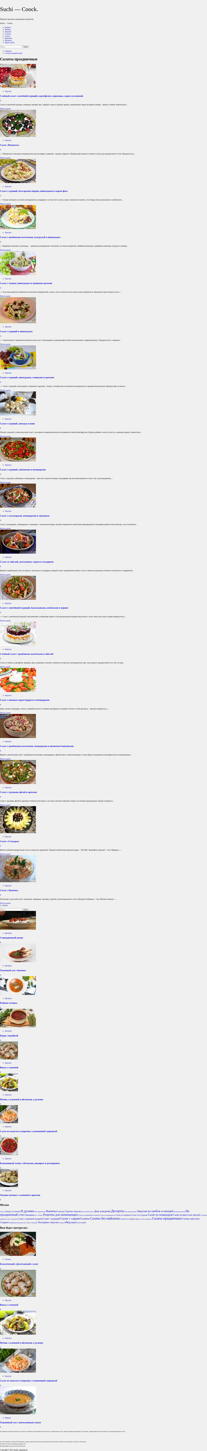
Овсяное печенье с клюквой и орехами (20, 1195)
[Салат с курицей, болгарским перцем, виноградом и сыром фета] (18, 182)
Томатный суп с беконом (13, 970)
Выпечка (8, 38)
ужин (83, 1222)
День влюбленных (87, 1211)
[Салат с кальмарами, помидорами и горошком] (18, 507)
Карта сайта (9, 42)
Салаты (8, 34)
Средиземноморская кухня (17, 1223)
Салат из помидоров (160, 1214)
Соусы (7, 36)
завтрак (61, 1223)
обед (67, 1222)
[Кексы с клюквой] (9, 1059)
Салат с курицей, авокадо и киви (17, 423)
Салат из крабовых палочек (89, 1215)
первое (74, 1222)
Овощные (30, 1215)
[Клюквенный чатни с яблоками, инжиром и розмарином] (9, 1154)
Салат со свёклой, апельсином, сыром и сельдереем (27, 561)
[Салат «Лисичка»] (18, 882)
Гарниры (61, 1211)
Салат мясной (193, 1215)
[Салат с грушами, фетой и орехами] (18, 783)
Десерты (8, 40)
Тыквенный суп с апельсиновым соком (20, 1422)
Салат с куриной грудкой (30, 1218)
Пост (36, 1215)
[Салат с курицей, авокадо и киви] (18, 415)
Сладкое (4, 1222)
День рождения (102, 1211)
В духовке (27, 1211)
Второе (8, 29)
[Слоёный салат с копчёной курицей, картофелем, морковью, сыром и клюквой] (18, 87)
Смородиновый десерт (11, 937)
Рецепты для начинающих (60, 1214)
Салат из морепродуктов (107, 1215)
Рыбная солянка (8, 1003)
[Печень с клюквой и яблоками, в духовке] (9, 1091)
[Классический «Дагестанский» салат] (18, 1255)
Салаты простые (190, 1218)
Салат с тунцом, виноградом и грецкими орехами (26, 283)
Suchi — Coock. (19, 9)
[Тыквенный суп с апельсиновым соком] (18, 1414)
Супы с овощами (31, 1223)
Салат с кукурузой (12, 1219)
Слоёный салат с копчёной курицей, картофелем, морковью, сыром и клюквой (41, 96)
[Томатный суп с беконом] (18, 962)
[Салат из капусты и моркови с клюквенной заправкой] (9, 1122)
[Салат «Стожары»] (18, 832)
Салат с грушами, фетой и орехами (18, 792)
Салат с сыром (70, 1218)
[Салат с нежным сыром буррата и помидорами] (18, 691)
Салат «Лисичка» (9, 890)
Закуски (8, 32)
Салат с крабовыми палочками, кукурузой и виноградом (30, 237)
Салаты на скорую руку (129, 1219)
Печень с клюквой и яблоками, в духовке (21, 1099)
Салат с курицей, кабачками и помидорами (23, 469)
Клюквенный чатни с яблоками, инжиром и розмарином (30, 1163)
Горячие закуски (73, 1211)
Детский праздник (130, 1211)
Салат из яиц (179, 1214)
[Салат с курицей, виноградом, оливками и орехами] (18, 369)
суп (79, 1222)
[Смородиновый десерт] (18, 929)
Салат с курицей (51, 1218)
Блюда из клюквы (12, 1211)
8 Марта (2, 1211)
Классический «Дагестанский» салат (19, 1264)
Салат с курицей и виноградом (16, 331)
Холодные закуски (48, 1222)
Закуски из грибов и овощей (155, 1211)
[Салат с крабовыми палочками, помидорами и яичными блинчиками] (18, 737)
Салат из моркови (123, 1215)
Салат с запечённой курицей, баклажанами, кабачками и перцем (34, 608)
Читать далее (5, 109)
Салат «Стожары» (9, 841)
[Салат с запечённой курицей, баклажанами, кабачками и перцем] (18, 599)
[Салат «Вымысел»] (18, 136)
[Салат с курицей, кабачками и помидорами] (18, 461)
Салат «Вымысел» (9, 145)
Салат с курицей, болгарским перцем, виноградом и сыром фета (34, 191)
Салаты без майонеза (105, 1218)
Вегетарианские (40, 1211)
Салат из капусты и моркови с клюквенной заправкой (28, 1131)
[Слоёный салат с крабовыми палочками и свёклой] (18, 645)
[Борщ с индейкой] (18, 1027)
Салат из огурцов (139, 1215)
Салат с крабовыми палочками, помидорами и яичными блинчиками (37, 746)
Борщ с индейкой (9, 1035)
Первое (8, 27)
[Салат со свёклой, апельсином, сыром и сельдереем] (18, 553)
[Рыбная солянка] (18, 994)
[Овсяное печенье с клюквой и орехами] (9, 1186)
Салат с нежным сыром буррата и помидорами (24, 700)
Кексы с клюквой (9, 1067)
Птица (40, 1215)
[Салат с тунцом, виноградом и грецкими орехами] (18, 275)
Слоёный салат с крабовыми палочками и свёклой (26, 654)
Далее (5, 905)
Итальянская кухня (179, 1211)
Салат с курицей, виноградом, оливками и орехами (27, 377)
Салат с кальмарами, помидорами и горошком (24, 515)
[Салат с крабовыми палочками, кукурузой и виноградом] (18, 228)
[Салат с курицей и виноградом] (18, 323)
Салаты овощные (145, 1219)
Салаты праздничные (167, 1218)
